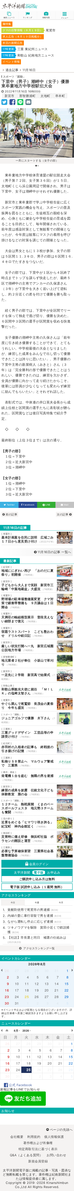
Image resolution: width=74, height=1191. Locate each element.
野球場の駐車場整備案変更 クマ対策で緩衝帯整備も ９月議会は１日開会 (37, 601)
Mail (66, 504)
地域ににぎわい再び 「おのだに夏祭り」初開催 (37, 571)
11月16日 (29, 70)
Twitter (11, 504)
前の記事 (11, 514)
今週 (37, 902)
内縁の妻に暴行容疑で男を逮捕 (34, 915)
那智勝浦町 (27, 96)
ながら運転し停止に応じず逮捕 (34, 921)
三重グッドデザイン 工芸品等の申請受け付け (37, 733)
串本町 (60, 96)
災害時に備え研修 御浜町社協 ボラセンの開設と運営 (37, 837)
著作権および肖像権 (38, 1143)
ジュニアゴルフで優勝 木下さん (37, 718)
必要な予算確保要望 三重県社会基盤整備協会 (37, 851)
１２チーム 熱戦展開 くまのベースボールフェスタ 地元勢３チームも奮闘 (37, 806)
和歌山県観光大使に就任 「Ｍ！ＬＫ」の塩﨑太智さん (37, 689)
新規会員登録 (38, 1161)
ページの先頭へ (61, 1130)
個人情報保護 (54, 1137)
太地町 (45, 96)
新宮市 (9, 96)
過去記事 (12, 70)
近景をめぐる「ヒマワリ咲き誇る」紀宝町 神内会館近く (37, 823)
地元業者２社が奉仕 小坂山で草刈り (37, 661)
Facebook (28, 504)
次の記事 (63, 514)
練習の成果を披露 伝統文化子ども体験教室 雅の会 (37, 790)
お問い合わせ (56, 1155)
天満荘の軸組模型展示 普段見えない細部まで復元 (37, 617)
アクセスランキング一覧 (38, 948)
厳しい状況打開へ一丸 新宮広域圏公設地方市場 (37, 646)
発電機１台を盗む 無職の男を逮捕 (37, 776)
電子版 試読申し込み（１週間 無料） (37, 887)
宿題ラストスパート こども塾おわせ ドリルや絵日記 (37, 632)
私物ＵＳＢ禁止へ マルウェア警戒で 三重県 (37, 762)
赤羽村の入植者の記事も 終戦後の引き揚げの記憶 (37, 747)
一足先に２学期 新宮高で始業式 (37, 675)
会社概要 (16, 1137)
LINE (48, 504)
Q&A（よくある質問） (26, 1155)
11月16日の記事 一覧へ (54, 552)
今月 (61, 902)
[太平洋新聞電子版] (18, 6)
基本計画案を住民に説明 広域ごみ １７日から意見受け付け (37, 538)
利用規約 (33, 1137)
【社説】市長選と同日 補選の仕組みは (36, 939)
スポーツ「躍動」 (14, 76)
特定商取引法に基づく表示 (38, 1149)
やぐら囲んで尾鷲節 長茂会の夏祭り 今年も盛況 (37, 704)
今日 (13, 902)
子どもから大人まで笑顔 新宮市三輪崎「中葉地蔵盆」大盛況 (37, 585)
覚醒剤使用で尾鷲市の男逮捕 (32, 910)
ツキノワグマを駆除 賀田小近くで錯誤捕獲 (38, 929)
